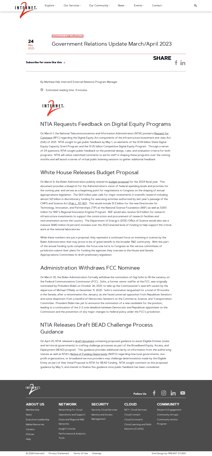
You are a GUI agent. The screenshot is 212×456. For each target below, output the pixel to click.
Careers (30, 429)
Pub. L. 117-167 (77, 203)
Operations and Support (72, 415)
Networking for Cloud (70, 410)
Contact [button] (157, 5)
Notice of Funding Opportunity (88, 354)
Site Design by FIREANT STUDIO (169, 453)
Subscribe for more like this (44, 62)
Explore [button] (50, 5)
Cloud (130, 404)
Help (28, 439)
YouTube (182, 393)
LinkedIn (173, 393)
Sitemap (96, 453)
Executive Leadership (37, 420)
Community (168, 404)
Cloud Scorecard (133, 420)
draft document (84, 341)
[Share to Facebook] (176, 62)
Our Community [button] (99, 5)
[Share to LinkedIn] (182, 62)
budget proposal (119, 182)
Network (68, 404)
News (29, 415)
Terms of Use (80, 453)
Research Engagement (169, 410)
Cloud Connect (132, 415)
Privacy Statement (59, 453)
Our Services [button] (72, 5)
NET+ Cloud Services (135, 410)
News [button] (121, 5)
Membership (32, 410)
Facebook (154, 393)
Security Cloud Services (104, 410)
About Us (35, 404)
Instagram (163, 393)
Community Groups (167, 415)
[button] (26, 9)
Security (100, 404)
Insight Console (67, 429)
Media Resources (35, 424)
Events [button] (138, 5)
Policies (30, 434)
